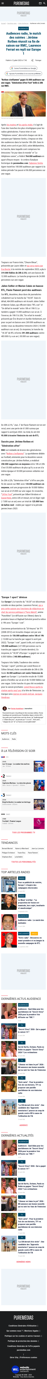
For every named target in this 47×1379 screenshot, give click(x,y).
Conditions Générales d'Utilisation (23, 1326)
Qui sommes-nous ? (15, 1331)
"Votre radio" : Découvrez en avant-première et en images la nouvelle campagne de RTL (31, 940)
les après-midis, (26, 124)
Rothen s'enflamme (15, 453)
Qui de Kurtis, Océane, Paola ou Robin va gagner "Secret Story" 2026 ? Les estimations (31, 1050)
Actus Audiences (23, 23)
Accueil (3, 23)
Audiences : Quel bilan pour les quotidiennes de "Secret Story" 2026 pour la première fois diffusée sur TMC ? (31, 1013)
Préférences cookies (28, 1357)
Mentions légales (32, 1331)
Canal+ (8, 814)
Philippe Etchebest (8, 853)
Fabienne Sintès (36, 163)
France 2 (8, 776)
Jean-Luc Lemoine (37, 848)
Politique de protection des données (22, 1341)
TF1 (7, 757)
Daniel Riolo (6, 498)
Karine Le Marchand (22, 848)
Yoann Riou (21, 853)
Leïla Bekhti (19, 857)
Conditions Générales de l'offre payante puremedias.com (23, 1348)
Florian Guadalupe (17, 708)
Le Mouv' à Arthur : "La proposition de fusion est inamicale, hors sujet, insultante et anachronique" (31, 904)
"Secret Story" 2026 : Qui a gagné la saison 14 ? (32, 1030)
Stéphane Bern (7, 857)
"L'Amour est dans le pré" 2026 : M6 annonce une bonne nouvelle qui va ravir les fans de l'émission (32, 1067)
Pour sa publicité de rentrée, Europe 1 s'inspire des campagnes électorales (30, 885)
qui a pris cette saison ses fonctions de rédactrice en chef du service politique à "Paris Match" (22, 609)
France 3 (8, 795)
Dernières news (12, 23)
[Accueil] (21, 3)
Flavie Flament (33, 853)
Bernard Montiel (7, 848)
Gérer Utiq (14, 1357)
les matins (12, 124)
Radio (14, 739)
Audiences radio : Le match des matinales (31, 921)
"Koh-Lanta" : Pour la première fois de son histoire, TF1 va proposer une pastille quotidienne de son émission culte (30, 1087)
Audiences (5, 739)
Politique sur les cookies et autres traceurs (22, 1336)
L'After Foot (7, 494)
